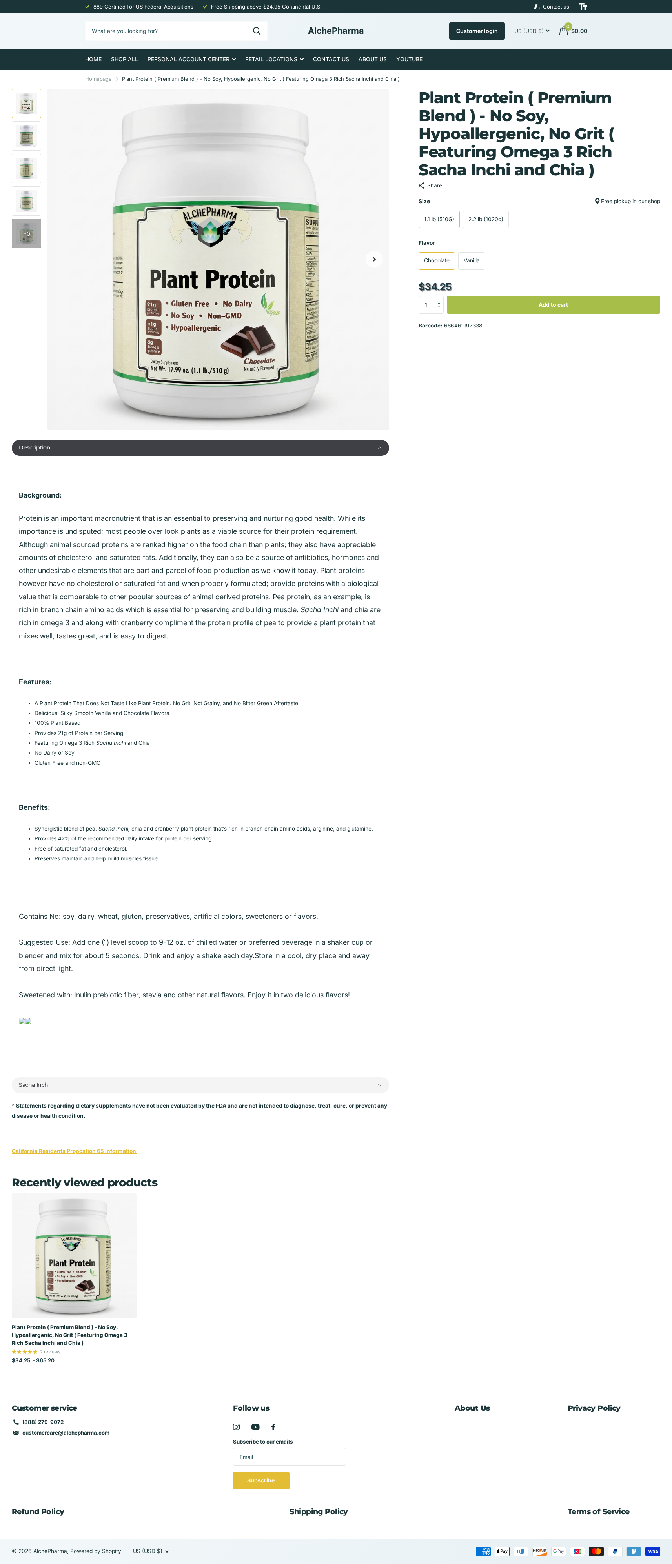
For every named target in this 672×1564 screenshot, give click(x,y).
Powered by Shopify (95, 1551)
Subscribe (261, 1480)
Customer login (477, 30)
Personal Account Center (188, 59)
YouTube (409, 59)
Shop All (124, 59)
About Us (373, 59)
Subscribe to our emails (263, 1442)
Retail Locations (271, 59)
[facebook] (273, 1427)
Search (257, 31)
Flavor (427, 243)
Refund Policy (38, 1511)
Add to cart (553, 304)
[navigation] (26, 103)
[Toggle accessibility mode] (583, 7)
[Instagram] (236, 1427)
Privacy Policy (594, 1408)
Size (539, 201)
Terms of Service (599, 1511)
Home (93, 59)
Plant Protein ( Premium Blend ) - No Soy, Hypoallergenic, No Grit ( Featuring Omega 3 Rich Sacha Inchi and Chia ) (69, 1335)
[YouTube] (255, 1427)
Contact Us (331, 59)
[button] (200, 448)
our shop (649, 201)
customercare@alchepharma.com (65, 1432)
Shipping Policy (319, 1511)
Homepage (98, 79)
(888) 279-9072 (43, 1422)
